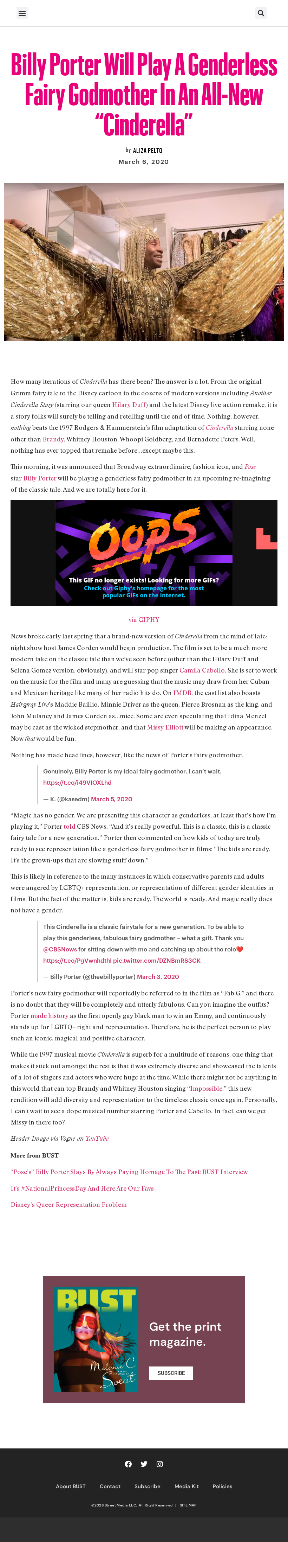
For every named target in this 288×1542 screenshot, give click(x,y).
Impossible (206, 1088)
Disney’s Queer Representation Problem (69, 1204)
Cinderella (219, 427)
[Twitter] (144, 1464)
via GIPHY (144, 619)
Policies (223, 1486)
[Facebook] (128, 1464)
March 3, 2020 (158, 976)
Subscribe (148, 1486)
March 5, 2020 (111, 798)
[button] (22, 13)
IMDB (182, 692)
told (70, 826)
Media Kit (187, 1486)
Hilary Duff (129, 404)
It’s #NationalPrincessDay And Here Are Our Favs (82, 1188)
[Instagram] (160, 1464)
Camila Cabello (202, 670)
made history (49, 1015)
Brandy (53, 439)
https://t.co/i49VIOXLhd (77, 782)
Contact (110, 1486)
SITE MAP (188, 1505)
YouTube (97, 1138)
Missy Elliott (165, 727)
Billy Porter (40, 478)
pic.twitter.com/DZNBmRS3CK (157, 960)
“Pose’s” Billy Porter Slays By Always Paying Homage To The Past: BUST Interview (129, 1171)
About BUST (71, 1486)
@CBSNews (60, 948)
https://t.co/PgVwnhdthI (77, 960)
